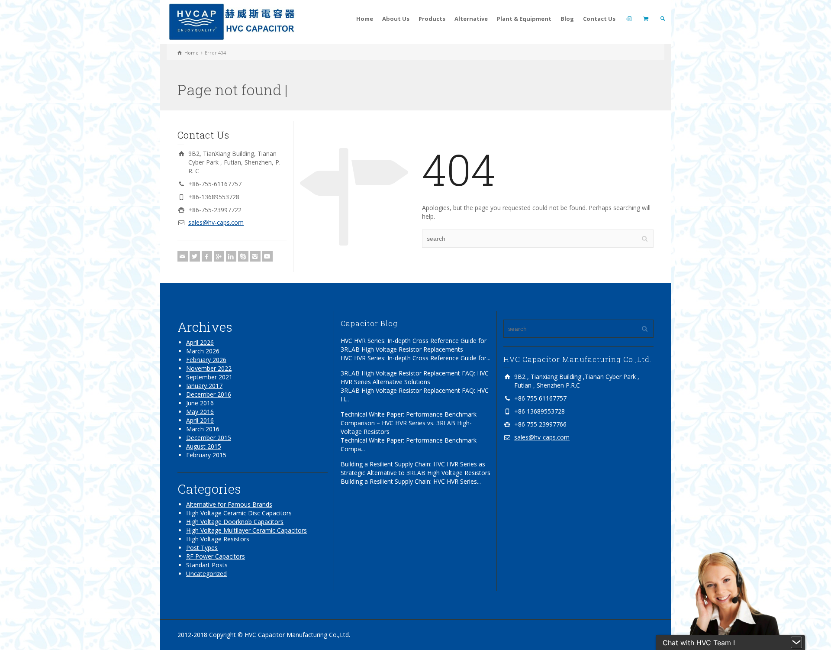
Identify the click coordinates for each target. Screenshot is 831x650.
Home (364, 19)
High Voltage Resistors (217, 539)
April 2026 (200, 342)
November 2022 (209, 368)
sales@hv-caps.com (216, 222)
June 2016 (200, 403)
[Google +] (219, 256)
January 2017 (204, 386)
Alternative (471, 19)
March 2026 (202, 351)
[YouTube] (267, 256)
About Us (395, 19)
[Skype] (243, 256)
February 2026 (206, 360)
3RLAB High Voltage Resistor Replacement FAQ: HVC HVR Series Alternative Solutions (415, 377)
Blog (567, 19)
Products (432, 19)
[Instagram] (255, 256)
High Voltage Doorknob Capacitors (234, 521)
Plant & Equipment (524, 19)
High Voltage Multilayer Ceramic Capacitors (246, 530)
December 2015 (208, 437)
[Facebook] (207, 256)
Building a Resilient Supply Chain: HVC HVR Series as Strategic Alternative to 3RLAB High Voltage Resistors (415, 468)
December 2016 (208, 394)
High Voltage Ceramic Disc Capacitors (239, 513)
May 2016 (200, 411)
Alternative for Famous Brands (229, 504)
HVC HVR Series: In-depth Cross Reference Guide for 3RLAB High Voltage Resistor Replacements (413, 344)
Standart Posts (207, 565)
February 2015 (206, 455)
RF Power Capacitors (215, 556)
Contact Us (599, 19)
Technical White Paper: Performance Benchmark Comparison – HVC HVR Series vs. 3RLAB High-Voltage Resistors (409, 423)
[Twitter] (195, 256)
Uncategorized (206, 573)
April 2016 (200, 420)
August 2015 (203, 446)
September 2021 (209, 377)
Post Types (202, 547)
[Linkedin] (231, 256)
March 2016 (202, 429)
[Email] (182, 256)
